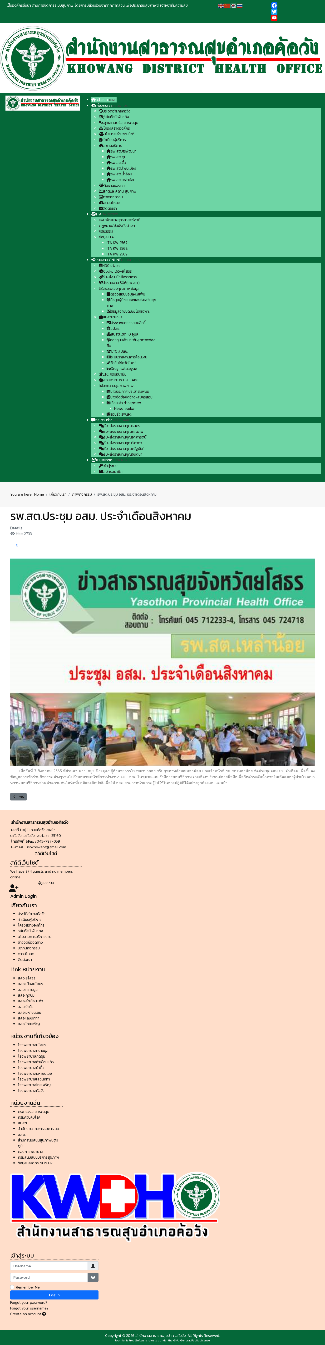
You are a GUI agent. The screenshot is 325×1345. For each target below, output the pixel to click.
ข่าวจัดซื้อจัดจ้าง (30, 942)
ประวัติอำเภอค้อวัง (31, 914)
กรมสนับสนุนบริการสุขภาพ (38, 1157)
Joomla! (120, 1340)
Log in (54, 1295)
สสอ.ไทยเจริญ (29, 1024)
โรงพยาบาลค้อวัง (31, 1090)
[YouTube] (294, 18)
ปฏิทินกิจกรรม (29, 948)
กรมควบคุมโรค (29, 1117)
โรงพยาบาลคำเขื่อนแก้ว (36, 1062)
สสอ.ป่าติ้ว (26, 1006)
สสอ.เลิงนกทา (28, 1018)
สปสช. (23, 1123)
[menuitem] (104, 99)
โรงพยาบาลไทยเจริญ (34, 1085)
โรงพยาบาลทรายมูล (33, 1050)
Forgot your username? (29, 1308)
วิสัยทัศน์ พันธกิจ (30, 931)
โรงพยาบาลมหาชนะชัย (35, 1073)
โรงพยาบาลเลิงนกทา (34, 1079)
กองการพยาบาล (30, 1151)
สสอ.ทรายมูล (28, 989)
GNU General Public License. (191, 1340)
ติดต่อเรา (25, 959)
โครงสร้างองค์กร (31, 925)
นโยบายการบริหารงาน (35, 936)
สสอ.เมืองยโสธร (30, 984)
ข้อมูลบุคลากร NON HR (35, 1163)
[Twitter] (294, 12)
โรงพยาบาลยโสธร (32, 1045)
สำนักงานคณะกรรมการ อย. (39, 1128)
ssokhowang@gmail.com (46, 847)
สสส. (22, 1134)
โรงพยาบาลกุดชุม (31, 1056)
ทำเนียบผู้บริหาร (29, 919)
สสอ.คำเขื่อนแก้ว (30, 1001)
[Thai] (240, 5)
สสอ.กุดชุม (26, 995)
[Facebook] (294, 5)
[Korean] (234, 5)
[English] (221, 5)
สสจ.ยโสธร (26, 978)
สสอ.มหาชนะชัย (29, 1012)
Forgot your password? (28, 1302)
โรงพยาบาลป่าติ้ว (31, 1067)
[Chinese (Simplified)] (227, 5)
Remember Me (28, 1287)
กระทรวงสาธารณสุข (33, 1111)
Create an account (26, 1314)
